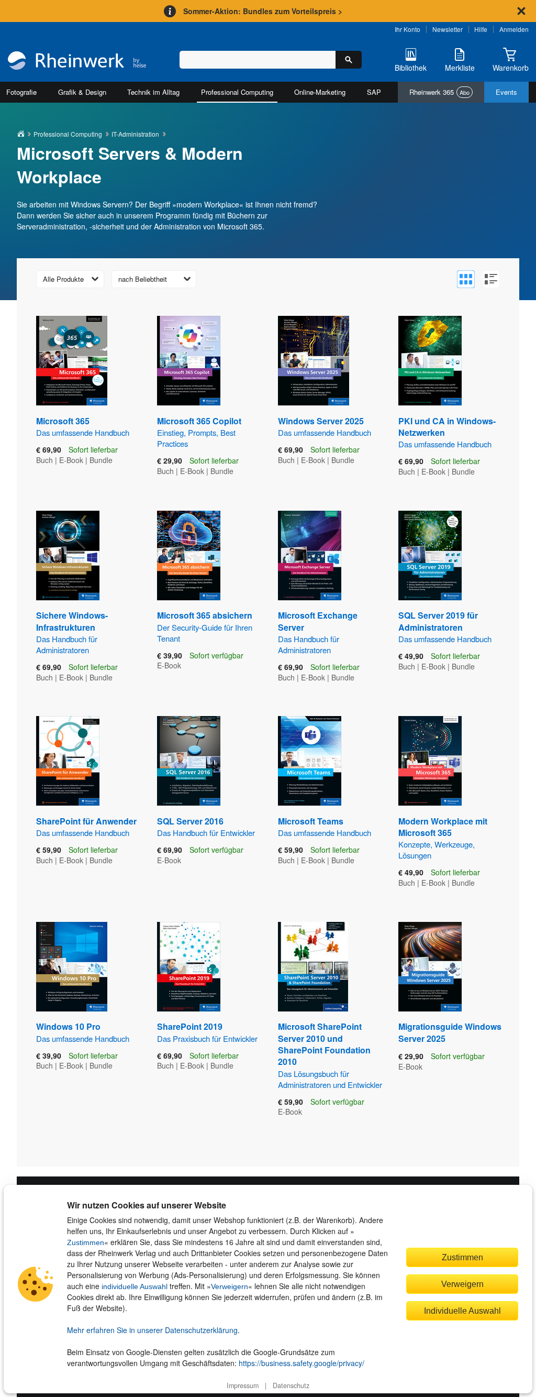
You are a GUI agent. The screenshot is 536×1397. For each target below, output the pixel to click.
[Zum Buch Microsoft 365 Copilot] (188, 360)
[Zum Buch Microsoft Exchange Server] (309, 555)
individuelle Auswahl (135, 1286)
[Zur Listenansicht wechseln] (491, 279)
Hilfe (480, 29)
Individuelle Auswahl (462, 1310)
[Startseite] (77, 61)
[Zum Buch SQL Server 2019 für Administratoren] (430, 555)
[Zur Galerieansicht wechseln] (466, 279)
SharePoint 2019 (207, 1031)
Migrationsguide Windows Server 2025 (449, 1032)
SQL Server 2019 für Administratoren (445, 626)
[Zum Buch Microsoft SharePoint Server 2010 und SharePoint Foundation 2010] (313, 966)
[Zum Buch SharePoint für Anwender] (67, 761)
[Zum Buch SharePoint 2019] (188, 966)
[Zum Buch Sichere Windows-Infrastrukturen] (67, 555)
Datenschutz (291, 1385)
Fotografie (21, 92)
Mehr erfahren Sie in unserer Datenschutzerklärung (152, 1330)
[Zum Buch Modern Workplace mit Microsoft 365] (430, 761)
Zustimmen (85, 1242)
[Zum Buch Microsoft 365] (71, 360)
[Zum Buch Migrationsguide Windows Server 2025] (430, 966)
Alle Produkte (63, 279)
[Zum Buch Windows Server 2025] (313, 360)
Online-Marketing (319, 92)
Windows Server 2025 (324, 426)
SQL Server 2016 (206, 826)
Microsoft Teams (324, 826)
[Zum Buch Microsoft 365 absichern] (188, 555)
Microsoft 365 (82, 426)
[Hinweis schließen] (521, 11)
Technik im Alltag (153, 92)
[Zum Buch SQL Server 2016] (188, 761)
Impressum (243, 1385)
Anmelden (514, 29)
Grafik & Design (82, 92)
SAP (374, 92)
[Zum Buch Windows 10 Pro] (71, 966)
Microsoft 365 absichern (204, 626)
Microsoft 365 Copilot (199, 432)
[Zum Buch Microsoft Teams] (309, 761)
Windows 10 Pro (82, 1031)
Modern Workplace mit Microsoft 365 (442, 838)
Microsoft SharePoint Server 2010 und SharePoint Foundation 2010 (330, 1055)
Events (506, 92)
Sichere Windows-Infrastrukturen (72, 632)
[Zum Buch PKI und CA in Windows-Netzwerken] (430, 360)
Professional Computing (237, 92)
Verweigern (229, 1286)
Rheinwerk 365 (439, 92)
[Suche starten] (349, 60)
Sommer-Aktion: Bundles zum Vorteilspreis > (262, 11)
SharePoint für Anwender (86, 826)
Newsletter (447, 29)
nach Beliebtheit (142, 279)
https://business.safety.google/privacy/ (301, 1363)
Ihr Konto (407, 29)
